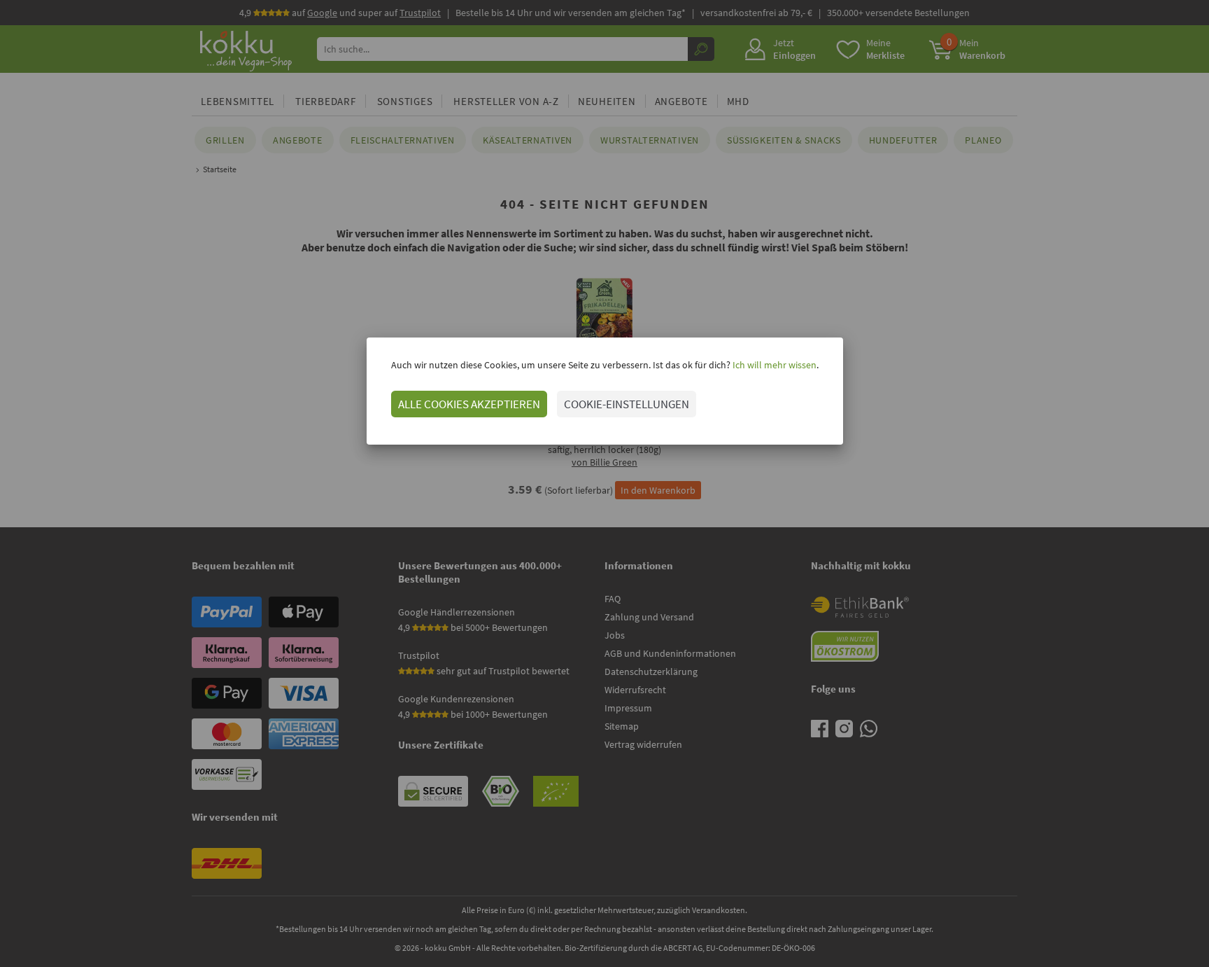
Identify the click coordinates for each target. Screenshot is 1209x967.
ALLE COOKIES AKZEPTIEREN (469, 404)
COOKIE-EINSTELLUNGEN (626, 404)
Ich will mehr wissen (773, 365)
